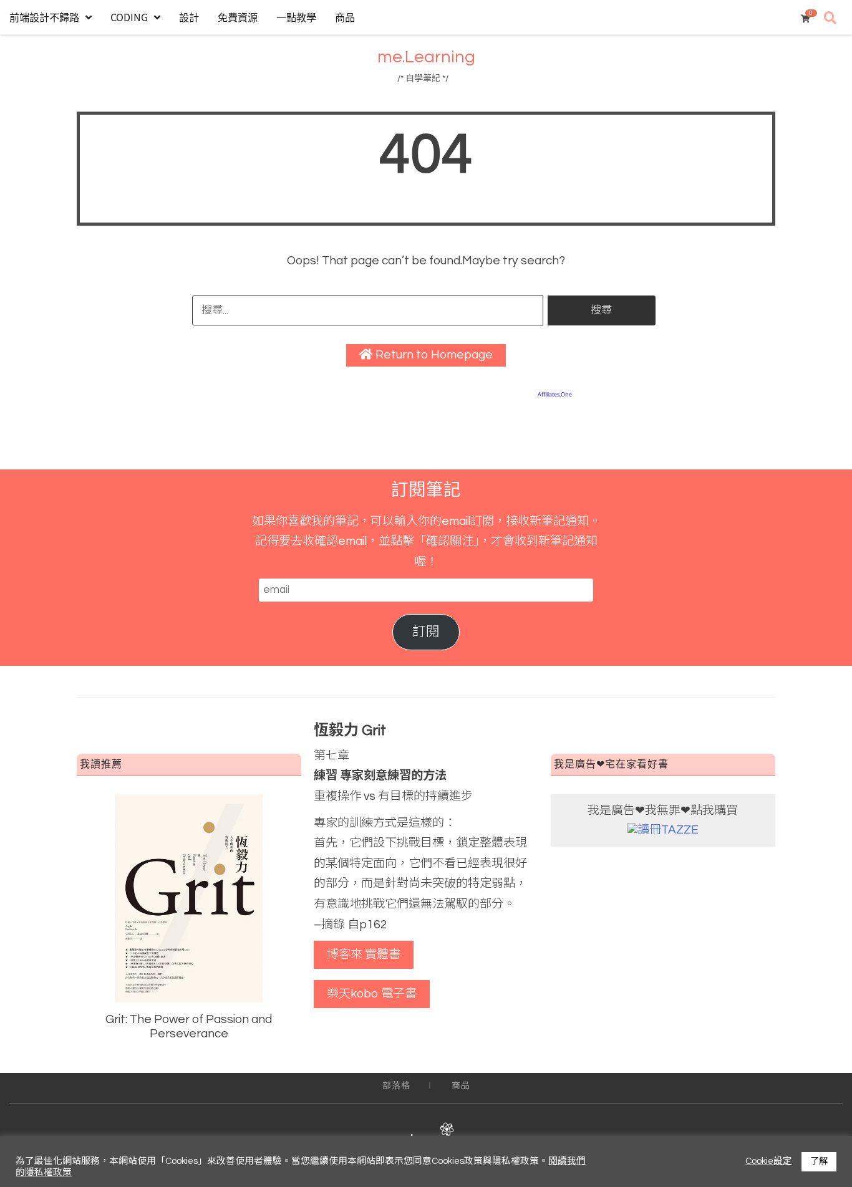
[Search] (830, 19)
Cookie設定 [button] (768, 1161)
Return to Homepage (433, 354)
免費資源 (238, 16)
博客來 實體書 (363, 954)
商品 (345, 16)
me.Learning (426, 57)
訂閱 (426, 632)
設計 (189, 16)
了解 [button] (819, 1161)
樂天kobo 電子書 (372, 994)
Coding (129, 16)
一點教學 (296, 16)
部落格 (396, 1086)
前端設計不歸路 (44, 16)
